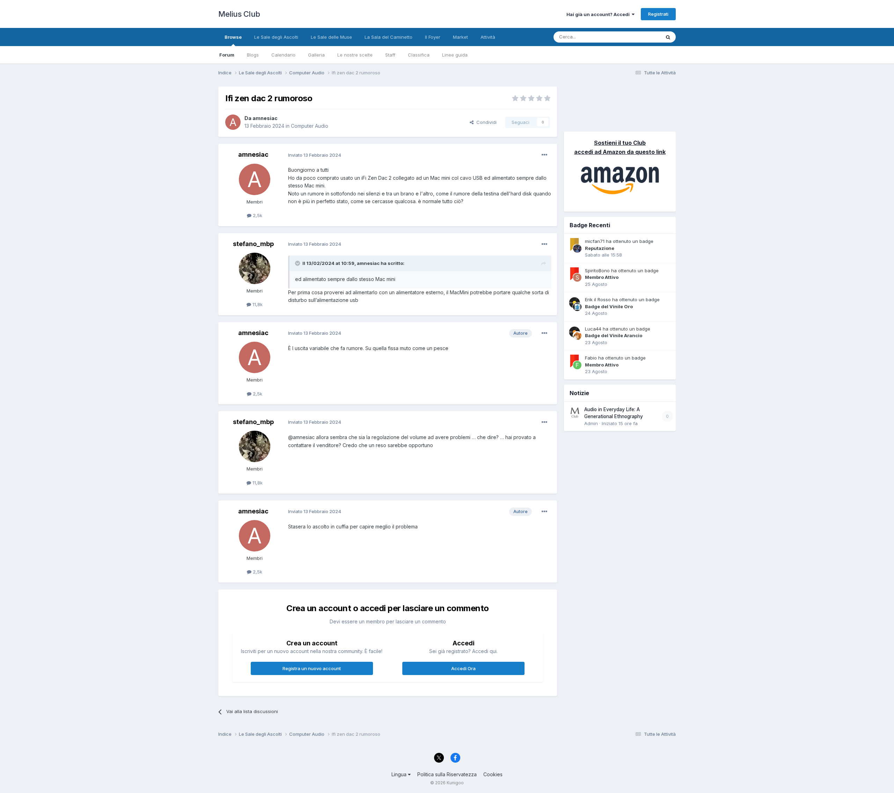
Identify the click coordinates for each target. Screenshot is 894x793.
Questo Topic (637, 36)
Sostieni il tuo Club (620, 142)
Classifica (419, 55)
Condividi (485, 122)
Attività (488, 37)
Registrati (658, 14)
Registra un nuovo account (312, 668)
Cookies (493, 774)
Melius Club (239, 13)
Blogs (253, 55)
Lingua (399, 774)
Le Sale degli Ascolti (276, 37)
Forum (226, 55)
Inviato (314, 155)
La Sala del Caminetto (388, 37)
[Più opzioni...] (544, 155)
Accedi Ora (463, 668)
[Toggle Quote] (298, 263)
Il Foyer (432, 37)
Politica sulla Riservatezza (447, 774)
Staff (390, 55)
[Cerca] (668, 37)
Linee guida (455, 55)
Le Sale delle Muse (331, 37)
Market (460, 37)
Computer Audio (309, 126)
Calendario (283, 55)
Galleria (316, 55)
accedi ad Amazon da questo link (620, 151)
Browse (233, 37)
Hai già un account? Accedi (599, 14)
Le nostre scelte (355, 55)
